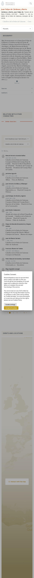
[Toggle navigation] (31, 3)
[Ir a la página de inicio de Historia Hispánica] (9, 3)
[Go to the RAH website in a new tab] (2, 3)
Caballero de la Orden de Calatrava (14, 21)
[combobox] (17, 28)
